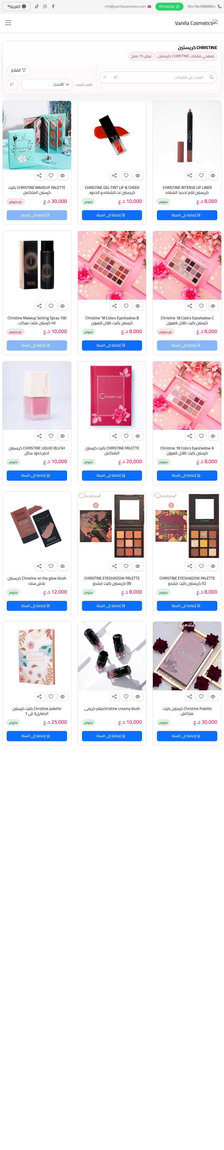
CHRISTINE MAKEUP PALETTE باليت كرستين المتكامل (36, 190)
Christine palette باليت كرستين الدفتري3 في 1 (37, 711)
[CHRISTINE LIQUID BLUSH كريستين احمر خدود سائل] (37, 395)
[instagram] (45, 7)
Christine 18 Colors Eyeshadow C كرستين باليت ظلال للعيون (187, 320)
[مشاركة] (190, 175)
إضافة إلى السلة (184, 215)
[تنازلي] (12, 84)
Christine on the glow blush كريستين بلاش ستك (37, 581)
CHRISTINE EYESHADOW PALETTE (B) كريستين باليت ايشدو (112, 581)
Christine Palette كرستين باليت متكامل (187, 711)
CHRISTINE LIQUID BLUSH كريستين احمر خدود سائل (37, 450)
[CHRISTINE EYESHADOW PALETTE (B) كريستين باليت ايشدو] (112, 526)
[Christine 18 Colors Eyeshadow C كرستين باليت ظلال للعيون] (187, 265)
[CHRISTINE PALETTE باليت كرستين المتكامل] (112, 395)
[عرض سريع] (213, 175)
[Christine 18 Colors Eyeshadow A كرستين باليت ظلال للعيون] (187, 395)
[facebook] (53, 7)
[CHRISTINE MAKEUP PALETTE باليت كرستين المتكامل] (37, 135)
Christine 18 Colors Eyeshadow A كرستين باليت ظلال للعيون (187, 450)
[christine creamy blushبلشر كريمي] (112, 656)
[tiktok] (37, 7)
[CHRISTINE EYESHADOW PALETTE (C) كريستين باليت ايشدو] (187, 526)
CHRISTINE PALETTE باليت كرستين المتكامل (112, 450)
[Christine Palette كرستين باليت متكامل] (187, 656)
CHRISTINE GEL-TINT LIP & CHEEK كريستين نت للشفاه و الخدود (112, 190)
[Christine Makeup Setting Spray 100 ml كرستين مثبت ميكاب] (37, 265)
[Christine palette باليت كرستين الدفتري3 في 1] (37, 656)
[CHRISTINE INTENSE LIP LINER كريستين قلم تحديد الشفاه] (187, 135)
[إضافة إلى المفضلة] (202, 175)
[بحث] (116, 77)
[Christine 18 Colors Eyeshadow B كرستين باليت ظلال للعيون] (112, 265)
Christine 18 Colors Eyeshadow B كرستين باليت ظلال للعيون (112, 320)
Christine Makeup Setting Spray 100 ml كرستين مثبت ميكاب (37, 320)
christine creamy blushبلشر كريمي (112, 708)
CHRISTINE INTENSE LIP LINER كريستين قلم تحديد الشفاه (187, 190)
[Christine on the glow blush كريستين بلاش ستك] (37, 526)
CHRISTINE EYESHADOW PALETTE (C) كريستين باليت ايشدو (187, 581)
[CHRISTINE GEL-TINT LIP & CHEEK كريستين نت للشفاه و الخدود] (112, 135)
